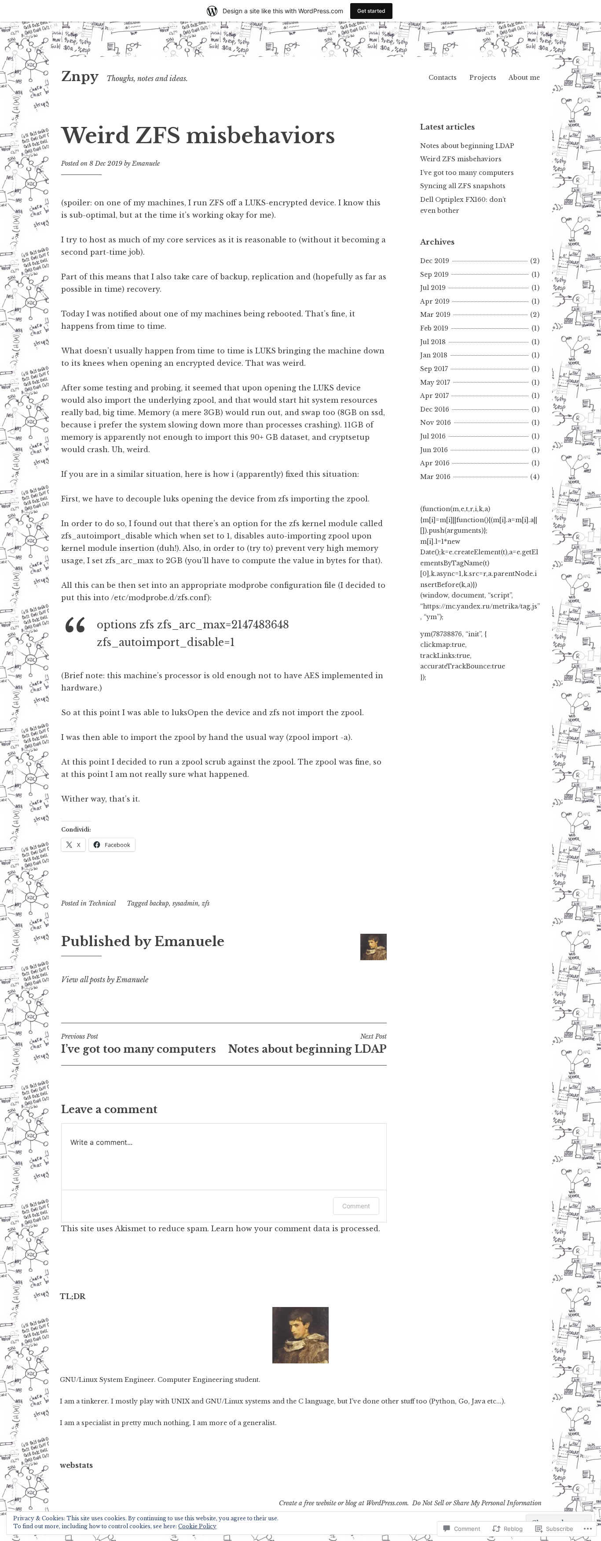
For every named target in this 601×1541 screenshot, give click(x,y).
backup (159, 903)
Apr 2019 (435, 301)
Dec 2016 (434, 409)
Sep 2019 (434, 274)
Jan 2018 (433, 355)
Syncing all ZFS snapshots (463, 186)
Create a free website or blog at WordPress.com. (344, 1503)
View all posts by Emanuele (104, 979)
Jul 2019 (433, 288)
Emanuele (146, 163)
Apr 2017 (434, 396)
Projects (482, 78)
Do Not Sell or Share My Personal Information (477, 1503)
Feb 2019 (434, 328)
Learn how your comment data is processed (294, 1228)
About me (524, 78)
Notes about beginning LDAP (307, 1043)
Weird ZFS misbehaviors (461, 159)
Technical (102, 903)
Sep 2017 (434, 369)
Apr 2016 (435, 463)
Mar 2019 (435, 315)
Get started (371, 10)
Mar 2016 (435, 477)
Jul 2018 (433, 342)
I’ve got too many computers (138, 1043)
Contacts (443, 78)
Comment (356, 1206)
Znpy (80, 77)
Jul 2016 (433, 436)
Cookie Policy (197, 1526)
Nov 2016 (435, 423)
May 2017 (435, 382)
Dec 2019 (434, 261)
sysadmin (185, 903)
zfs (205, 903)
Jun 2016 (434, 450)
